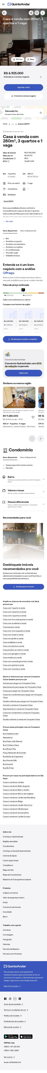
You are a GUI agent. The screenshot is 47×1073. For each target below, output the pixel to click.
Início (5, 124)
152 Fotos (19, 59)
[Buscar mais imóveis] (4, 12)
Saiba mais (23, 373)
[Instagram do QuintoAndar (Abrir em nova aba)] (10, 998)
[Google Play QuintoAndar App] (11, 1036)
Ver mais (9, 221)
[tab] (10, 231)
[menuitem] (7, 124)
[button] (23, 479)
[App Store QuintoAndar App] (26, 1036)
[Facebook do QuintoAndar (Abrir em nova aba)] (5, 998)
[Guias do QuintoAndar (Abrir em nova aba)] (14, 998)
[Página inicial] (19, 4)
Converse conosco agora (25, 96)
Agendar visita (23, 87)
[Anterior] (32, 438)
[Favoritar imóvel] (36, 12)
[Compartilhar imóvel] (31, 12)
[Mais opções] (42, 12)
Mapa (32, 59)
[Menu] (3, 4)
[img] (19, 397)
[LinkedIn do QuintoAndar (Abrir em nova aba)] (19, 998)
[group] (19, 408)
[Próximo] (40, 438)
